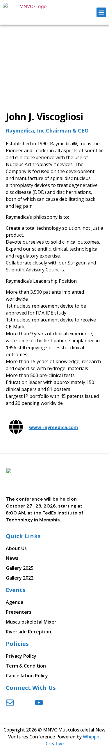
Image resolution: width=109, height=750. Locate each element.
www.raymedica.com (53, 427)
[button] (101, 12)
